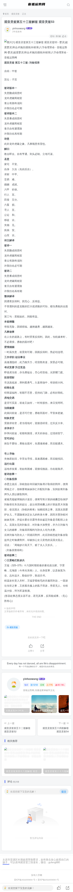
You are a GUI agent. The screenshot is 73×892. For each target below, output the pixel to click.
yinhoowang (18, 28)
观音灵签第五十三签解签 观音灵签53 (29, 21)
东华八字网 (36, 875)
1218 (35, 684)
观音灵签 (15, 13)
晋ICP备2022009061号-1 (25, 879)
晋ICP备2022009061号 (48, 879)
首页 (6, 13)
